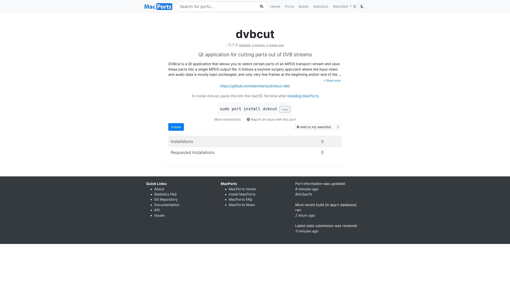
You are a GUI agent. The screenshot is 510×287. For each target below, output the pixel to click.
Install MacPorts (242, 194)
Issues (159, 215)
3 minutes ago (307, 231)
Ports (289, 6)
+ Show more (332, 80)
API (157, 210)
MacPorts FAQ (240, 199)
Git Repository (166, 199)
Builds (303, 6)
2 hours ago (305, 215)
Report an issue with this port (273, 119)
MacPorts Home (242, 189)
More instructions (227, 119)
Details (176, 127)
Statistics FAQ (165, 194)
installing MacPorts (303, 96)
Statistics (320, 6)
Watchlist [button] (341, 6)
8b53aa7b (303, 194)
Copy (284, 109)
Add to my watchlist (315, 127)
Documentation (166, 205)
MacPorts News (242, 205)
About (159, 189)
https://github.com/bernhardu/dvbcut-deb (255, 86)
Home (275, 6)
